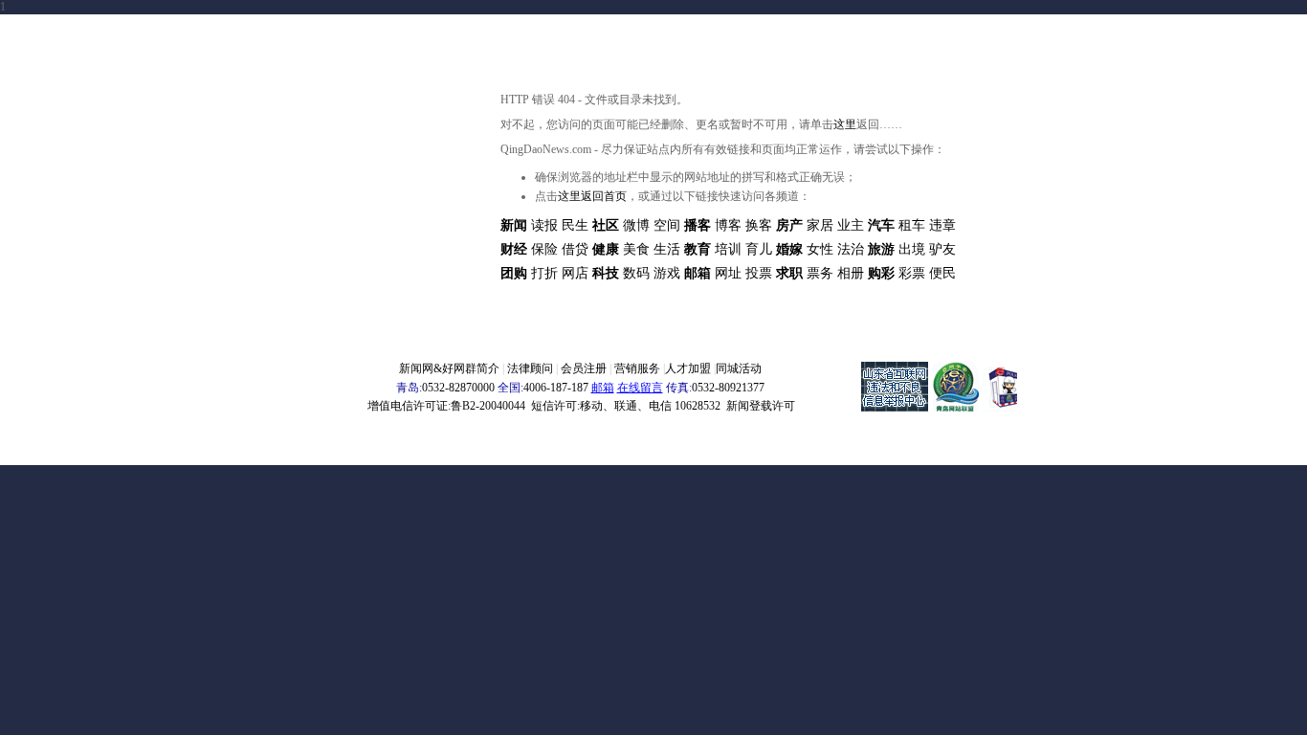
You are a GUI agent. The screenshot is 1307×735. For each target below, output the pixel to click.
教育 (697, 249)
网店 (575, 273)
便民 (942, 273)
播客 (697, 225)
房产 (789, 225)
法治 (850, 249)
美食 (636, 249)
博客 (728, 225)
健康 (605, 249)
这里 (844, 124)
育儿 (758, 249)
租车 (911, 225)
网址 (728, 273)
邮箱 (697, 273)
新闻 (513, 225)
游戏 (667, 273)
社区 (605, 225)
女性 (820, 249)
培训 (728, 249)
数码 (636, 273)
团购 (513, 273)
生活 (667, 249)
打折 (544, 273)
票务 (820, 273)
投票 (758, 273)
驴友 (942, 249)
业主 (850, 225)
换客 (758, 225)
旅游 (881, 249)
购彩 (881, 273)
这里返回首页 (592, 196)
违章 (942, 225)
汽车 (881, 225)
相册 (850, 273)
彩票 (911, 273)
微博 (636, 225)
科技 (605, 273)
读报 (544, 225)
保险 (544, 249)
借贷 (575, 249)
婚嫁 (789, 249)
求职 (789, 273)
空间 (667, 225)
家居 (820, 225)
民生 (575, 225)
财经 (513, 249)
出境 (911, 249)
